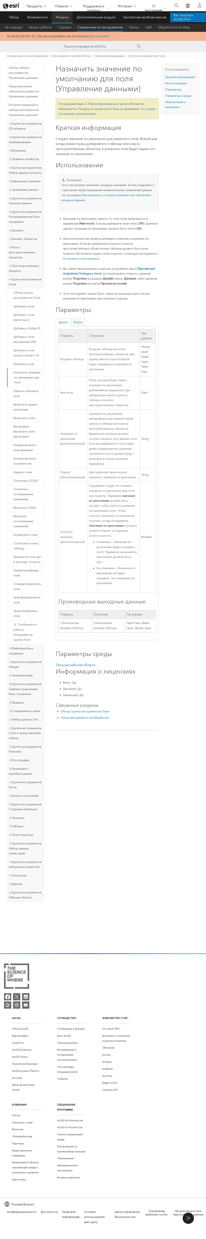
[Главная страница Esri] (11, 6)
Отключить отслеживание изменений (23, 494)
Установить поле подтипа (81, 258)
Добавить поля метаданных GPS (24, 339)
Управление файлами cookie (157, 1212)
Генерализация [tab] (22, 675)
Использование (176, 83)
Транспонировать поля (25, 613)
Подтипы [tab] (18, 818)
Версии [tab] (17, 884)
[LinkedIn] (25, 996)
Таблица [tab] (17, 826)
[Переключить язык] (187, 5)
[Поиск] (176, 5)
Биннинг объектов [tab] (24, 239)
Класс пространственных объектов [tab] (22, 252)
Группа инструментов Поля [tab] (25, 282)
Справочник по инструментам (100, 27)
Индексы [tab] (18, 702)
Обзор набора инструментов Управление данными (23, 73)
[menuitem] (26, 1028)
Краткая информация (180, 77)
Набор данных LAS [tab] (25, 719)
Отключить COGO (25, 480)
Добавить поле (23, 306)
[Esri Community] (7, 1005)
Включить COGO (24, 507)
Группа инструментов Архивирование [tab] (25, 139)
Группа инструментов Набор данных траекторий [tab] (25, 848)
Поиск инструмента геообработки (85, 717)
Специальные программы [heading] (66, 1107)
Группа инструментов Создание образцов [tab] (25, 806)
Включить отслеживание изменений (23, 521)
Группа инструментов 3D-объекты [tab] (25, 126)
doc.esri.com (99, 36)
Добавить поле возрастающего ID (26, 353)
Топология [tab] (19, 875)
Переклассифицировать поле (28, 573)
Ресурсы (62, 17)
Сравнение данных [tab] (25, 189)
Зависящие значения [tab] (26, 181)
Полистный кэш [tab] (22, 835)
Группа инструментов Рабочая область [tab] (25, 895)
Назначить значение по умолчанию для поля (27, 377)
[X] (16, 996)
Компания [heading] (19, 1104)
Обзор (14, 17)
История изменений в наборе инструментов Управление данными (24, 110)
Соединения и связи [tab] (26, 711)
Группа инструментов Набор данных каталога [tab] (25, 170)
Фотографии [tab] (20, 760)
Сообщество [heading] (66, 1018)
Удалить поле (22, 472)
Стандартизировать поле (27, 586)
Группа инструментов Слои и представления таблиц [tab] (25, 733)
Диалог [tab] (63, 322)
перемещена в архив (113, 104)
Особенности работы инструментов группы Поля (24, 632)
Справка (64, 27)
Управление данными (109, 56)
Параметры (173, 89)
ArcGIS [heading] (16, 1018)
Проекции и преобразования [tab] (20, 771)
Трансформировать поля (26, 600)
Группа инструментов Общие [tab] (25, 664)
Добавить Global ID (26, 328)
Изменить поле (23, 364)
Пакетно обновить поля (26, 393)
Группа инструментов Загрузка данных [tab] (25, 200)
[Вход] (199, 5)
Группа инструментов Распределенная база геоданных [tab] (25, 217)
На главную (13, 27)
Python (134, 27)
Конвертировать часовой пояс (24, 461)
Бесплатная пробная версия (145, 17)
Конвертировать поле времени (24, 447)
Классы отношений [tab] (25, 795)
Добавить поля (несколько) (23, 317)
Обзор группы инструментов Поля (26, 295)
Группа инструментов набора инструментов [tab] (25, 864)
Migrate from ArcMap (174, 27)
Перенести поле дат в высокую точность (27, 559)
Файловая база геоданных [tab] (21, 651)
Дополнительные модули (96, 17)
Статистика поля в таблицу (26, 546)
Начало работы (40, 27)
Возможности (37, 17)
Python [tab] (78, 322)
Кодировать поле (25, 534)
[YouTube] (25, 1005)
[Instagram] (16, 1005)
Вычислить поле (24, 418)
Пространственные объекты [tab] (24, 268)
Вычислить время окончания (25, 407)
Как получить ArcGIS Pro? (183, 17)
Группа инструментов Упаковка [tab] (25, 749)
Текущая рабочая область (76, 665)
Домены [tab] (17, 230)
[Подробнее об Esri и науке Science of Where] (16, 977)
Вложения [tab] (19, 150)
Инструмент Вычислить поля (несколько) (24, 431)
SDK (149, 27)
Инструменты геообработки (71, 56)
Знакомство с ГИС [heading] (115, 1018)
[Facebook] (7, 996)
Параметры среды (178, 96)
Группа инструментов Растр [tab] (25, 784)
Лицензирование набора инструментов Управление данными (24, 91)
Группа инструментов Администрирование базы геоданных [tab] (25, 689)
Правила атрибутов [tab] (25, 159)
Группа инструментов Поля (146, 56)
